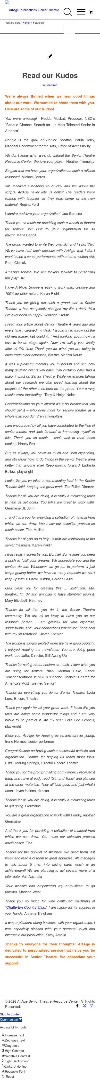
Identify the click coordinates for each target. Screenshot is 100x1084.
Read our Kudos (50, 75)
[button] (11, 1019)
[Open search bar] (69, 15)
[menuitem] (80, 10)
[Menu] (78, 11)
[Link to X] (84, 1005)
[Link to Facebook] (77, 1005)
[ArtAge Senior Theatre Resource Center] (41, 10)
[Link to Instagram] (91, 1005)
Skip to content (10, 1014)
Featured (52, 85)
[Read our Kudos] (50, 57)
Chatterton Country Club (25, 907)
